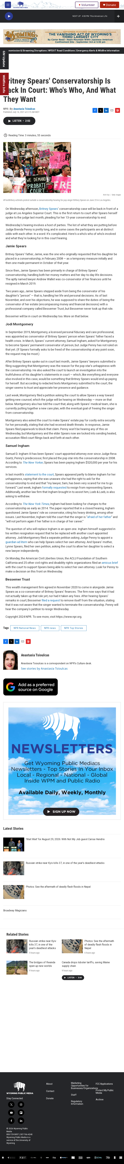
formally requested (54, 487)
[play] (8, 16)
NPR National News (25, 628)
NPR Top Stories (73, 628)
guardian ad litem (16, 542)
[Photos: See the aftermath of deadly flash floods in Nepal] (13, 892)
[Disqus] (62, 1028)
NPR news (50, 628)
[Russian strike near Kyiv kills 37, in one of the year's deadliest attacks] (13, 868)
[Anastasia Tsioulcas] (10, 660)
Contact (50, 1091)
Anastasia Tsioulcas (24, 108)
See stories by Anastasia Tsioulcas (44, 668)
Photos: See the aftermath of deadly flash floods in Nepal (58, 886)
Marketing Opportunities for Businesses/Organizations (82, 1085)
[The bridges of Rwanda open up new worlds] (16, 968)
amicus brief (110, 562)
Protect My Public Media (105, 1091)
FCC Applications (104, 1084)
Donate (111, 5)
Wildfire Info (4, 84)
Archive (99, 1099)
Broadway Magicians (15, 910)
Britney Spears (48, 208)
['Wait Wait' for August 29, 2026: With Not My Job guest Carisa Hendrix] (13, 844)
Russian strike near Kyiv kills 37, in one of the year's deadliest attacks (65, 863)
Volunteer (88, 5)
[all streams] (119, 16)
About (49, 1084)
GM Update (4, 59)
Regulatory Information (77, 1102)
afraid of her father (99, 517)
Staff (74, 1095)
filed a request (51, 600)
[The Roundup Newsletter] (62, 761)
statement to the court (39, 474)
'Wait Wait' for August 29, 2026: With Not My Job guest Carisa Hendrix (65, 839)
